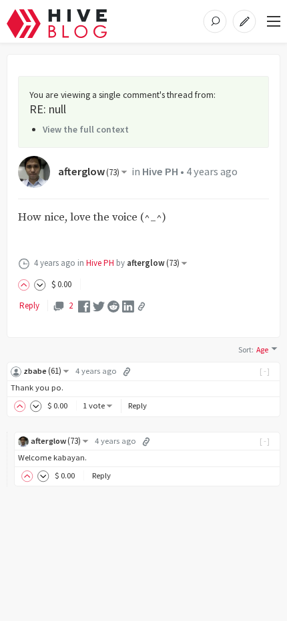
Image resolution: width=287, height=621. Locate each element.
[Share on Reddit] (113, 305)
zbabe (42, 371)
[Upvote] (26, 284)
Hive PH (160, 172)
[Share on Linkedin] (128, 305)
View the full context (86, 129)
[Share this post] (141, 306)
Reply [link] (29, 305)
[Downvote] (40, 284)
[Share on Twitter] (99, 305)
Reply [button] (137, 405)
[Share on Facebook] (84, 305)
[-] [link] (265, 371)
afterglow (88, 172)
